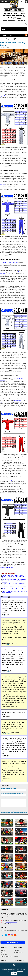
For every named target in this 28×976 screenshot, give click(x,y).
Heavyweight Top (18, 400)
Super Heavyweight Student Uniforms (12, 480)
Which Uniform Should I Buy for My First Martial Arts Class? (13, 577)
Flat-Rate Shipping (18, 952)
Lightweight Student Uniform (7, 96)
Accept (14, 973)
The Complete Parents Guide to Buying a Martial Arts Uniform (14, 589)
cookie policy (20, 971)
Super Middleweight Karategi (10, 262)
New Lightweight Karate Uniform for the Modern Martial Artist (14, 586)
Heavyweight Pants (5, 402)
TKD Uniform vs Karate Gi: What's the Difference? (13, 575)
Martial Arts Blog (7, 35)
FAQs (15, 954)
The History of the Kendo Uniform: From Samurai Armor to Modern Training (14, 592)
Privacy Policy (4, 954)
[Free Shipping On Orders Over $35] (14, 21)
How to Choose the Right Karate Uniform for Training (14, 579)
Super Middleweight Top (15, 272)
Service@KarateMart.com (7, 567)
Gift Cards (16, 950)
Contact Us (3, 952)
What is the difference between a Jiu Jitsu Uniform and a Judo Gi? (14, 581)
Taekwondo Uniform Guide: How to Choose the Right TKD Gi (14, 584)
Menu (3, 29)
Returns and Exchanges (6, 956)
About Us (3, 950)
